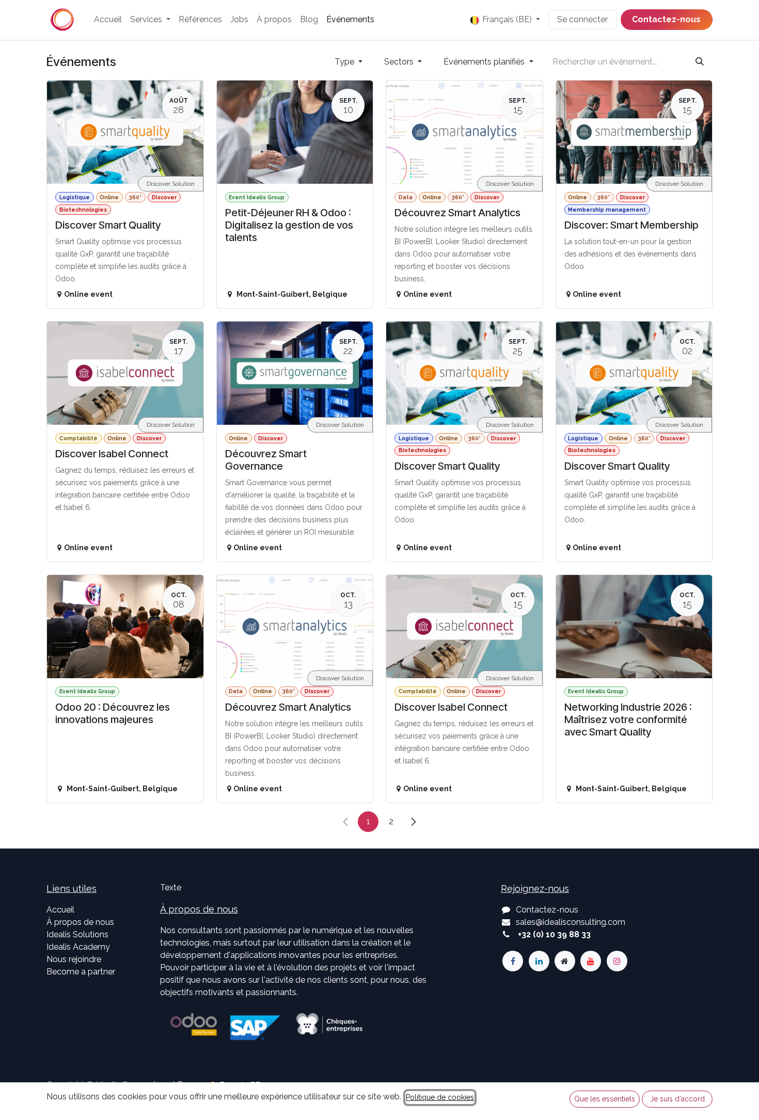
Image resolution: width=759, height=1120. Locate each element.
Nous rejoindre (73, 959)
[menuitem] (108, 19)
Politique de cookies (440, 1097)
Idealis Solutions (77, 934)
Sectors (400, 62)
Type (345, 62)
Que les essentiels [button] (604, 1099)
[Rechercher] (700, 62)
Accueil (60, 910)
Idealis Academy (78, 947)
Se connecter (582, 19)
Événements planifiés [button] (485, 62)
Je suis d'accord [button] (677, 1099)
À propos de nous (80, 922)
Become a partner (80, 972)
